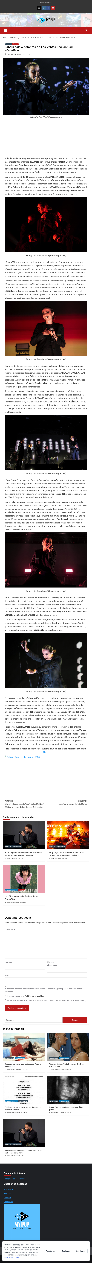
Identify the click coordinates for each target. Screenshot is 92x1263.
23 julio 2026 (16, 858)
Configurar (80, 1251)
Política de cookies (11, 1257)
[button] (5, 30)
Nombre (9, 962)
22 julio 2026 (60, 858)
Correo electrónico (53, 963)
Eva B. (9, 54)
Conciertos (8, 1202)
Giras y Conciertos (11, 890)
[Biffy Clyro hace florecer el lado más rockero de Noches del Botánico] (68, 835)
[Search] (86, 30)
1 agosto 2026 (63, 1112)
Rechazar (66, 1251)
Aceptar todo (51, 1251)
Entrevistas (9, 1189)
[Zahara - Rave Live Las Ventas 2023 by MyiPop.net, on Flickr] (22, 756)
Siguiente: (73, 802)
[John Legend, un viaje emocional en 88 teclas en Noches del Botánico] (24, 835)
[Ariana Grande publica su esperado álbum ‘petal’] (68, 1090)
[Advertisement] (46, 138)
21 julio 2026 (19, 902)
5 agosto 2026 (63, 1069)
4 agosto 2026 (19, 1112)
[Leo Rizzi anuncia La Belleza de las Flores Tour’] (24, 879)
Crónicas (8, 44)
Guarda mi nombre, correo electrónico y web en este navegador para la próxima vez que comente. (44, 990)
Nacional (16, 44)
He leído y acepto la (26, 996)
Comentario (11, 929)
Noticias (7, 1193)
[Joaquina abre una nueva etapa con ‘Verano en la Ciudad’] (24, 1047)
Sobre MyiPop (45, 3)
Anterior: (24, 804)
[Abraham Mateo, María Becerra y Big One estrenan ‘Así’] (68, 1047)
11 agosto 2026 (19, 1069)
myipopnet (10, 902)
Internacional (17, 846)
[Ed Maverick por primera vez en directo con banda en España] (24, 1090)
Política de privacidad (34, 996)
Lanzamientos (20, 1058)
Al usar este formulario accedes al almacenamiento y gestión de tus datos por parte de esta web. (46, 1000)
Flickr (45, 752)
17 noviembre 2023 (19, 54)
